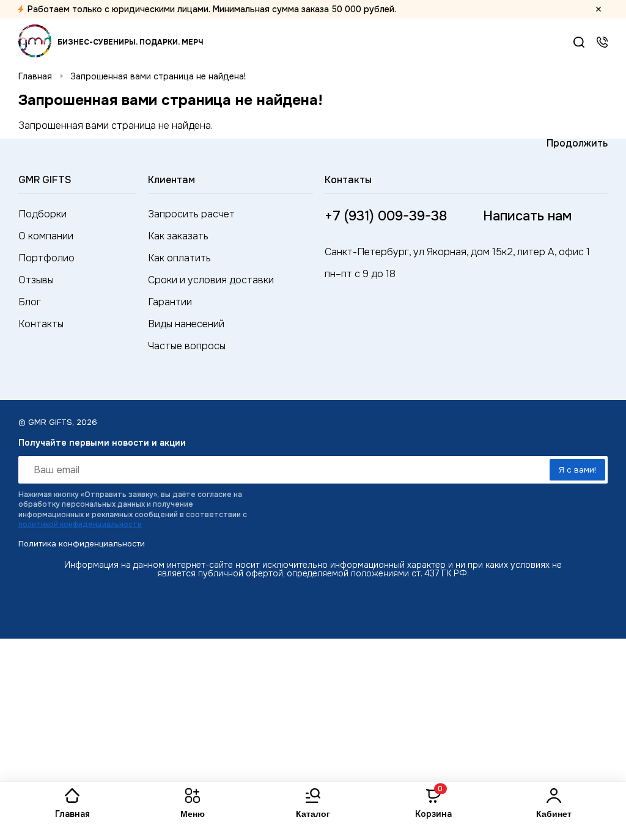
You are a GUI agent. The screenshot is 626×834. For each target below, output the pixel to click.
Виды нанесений (186, 323)
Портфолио (46, 258)
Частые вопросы (187, 345)
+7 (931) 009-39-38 (602, 42)
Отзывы (36, 280)
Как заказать (178, 236)
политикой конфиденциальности (80, 524)
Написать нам (527, 216)
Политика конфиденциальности (81, 543)
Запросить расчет (191, 214)
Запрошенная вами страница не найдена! (158, 76)
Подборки (42, 214)
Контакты (41, 323)
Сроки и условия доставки (211, 280)
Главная (35, 76)
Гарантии (170, 302)
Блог (29, 302)
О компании (45, 236)
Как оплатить (179, 258)
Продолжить (577, 143)
